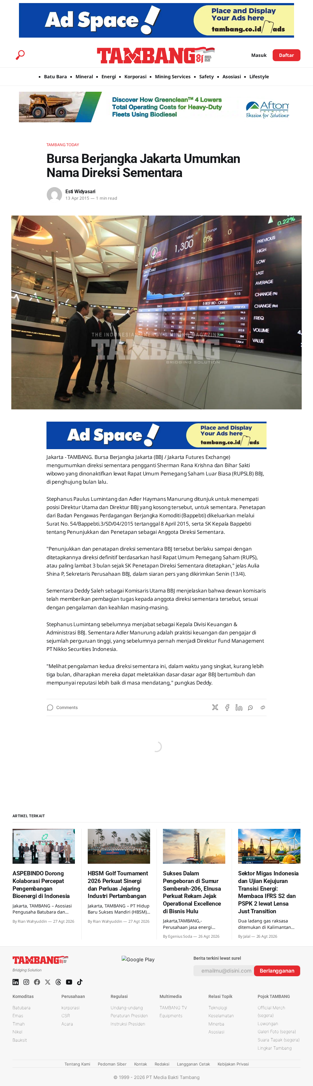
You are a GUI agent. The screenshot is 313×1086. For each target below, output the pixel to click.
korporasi (70, 1007)
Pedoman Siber (112, 1064)
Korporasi (135, 76)
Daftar (286, 55)
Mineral (84, 76)
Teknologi (217, 1007)
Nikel (17, 1031)
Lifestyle (259, 76)
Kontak (140, 1064)
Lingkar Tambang (275, 1048)
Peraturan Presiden (129, 1015)
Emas (18, 1015)
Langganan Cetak (193, 1064)
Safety (206, 76)
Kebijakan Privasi (233, 1064)
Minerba (216, 1023)
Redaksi (162, 1064)
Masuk (259, 55)
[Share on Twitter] (215, 707)
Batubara (22, 1007)
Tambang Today (62, 144)
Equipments (171, 1015)
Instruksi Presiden (128, 1023)
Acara (67, 1023)
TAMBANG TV (173, 1007)
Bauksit (20, 1040)
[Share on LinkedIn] (239, 707)
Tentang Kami (77, 1064)
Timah (19, 1023)
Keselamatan (221, 1015)
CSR (65, 1015)
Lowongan (268, 1023)
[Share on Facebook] (227, 707)
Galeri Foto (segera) (277, 1031)
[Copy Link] (263, 707)
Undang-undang (127, 1007)
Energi (108, 76)
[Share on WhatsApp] (251, 707)
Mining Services (173, 76)
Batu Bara (55, 76)
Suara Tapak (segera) (279, 1039)
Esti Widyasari (80, 191)
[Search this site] (20, 55)
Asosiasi (232, 76)
